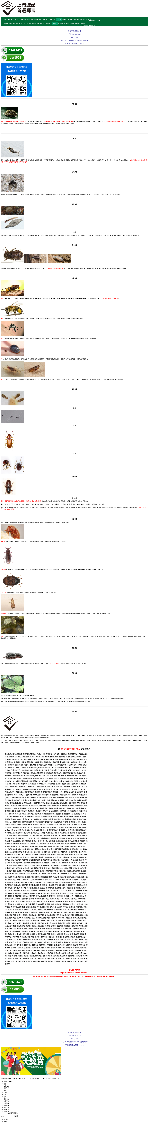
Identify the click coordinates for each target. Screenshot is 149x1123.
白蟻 (28, 19)
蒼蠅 (44, 19)
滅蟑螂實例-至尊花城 (94, 20)
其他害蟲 (58, 19)
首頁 (14, 19)
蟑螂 (40, 19)
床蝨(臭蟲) (23, 19)
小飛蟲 (36, 19)
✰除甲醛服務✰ (8, 19)
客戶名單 (76, 19)
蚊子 (47, 19)
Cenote (37, 1078)
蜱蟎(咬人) (52, 19)
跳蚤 (18, 19)
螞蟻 (32, 19)
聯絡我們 (82, 19)
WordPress (56, 1078)
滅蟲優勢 (70, 19)
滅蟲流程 (64, 19)
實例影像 (88, 19)
